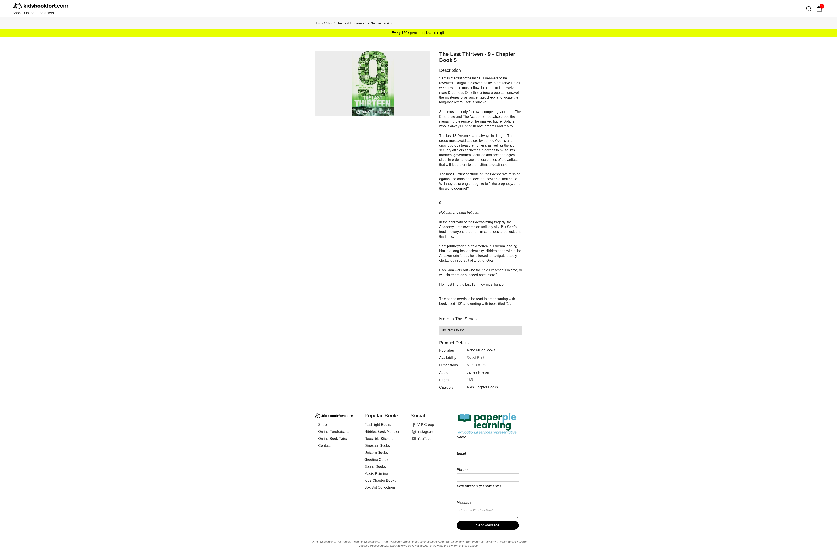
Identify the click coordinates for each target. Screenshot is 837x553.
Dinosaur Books (377, 445)
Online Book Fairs (332, 438)
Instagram (425, 432)
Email (461, 453)
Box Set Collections (380, 487)
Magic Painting (376, 473)
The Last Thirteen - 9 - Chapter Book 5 (364, 23)
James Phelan (478, 372)
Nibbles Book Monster (382, 432)
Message (464, 502)
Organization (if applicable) (479, 486)
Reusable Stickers (378, 438)
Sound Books (375, 466)
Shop (16, 13)
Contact (324, 445)
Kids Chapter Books (482, 387)
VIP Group (425, 425)
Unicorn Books (376, 452)
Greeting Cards (376, 459)
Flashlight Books (377, 425)
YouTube (424, 438)
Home (319, 23)
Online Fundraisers (39, 13)
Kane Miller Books (481, 350)
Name (461, 437)
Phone (462, 470)
